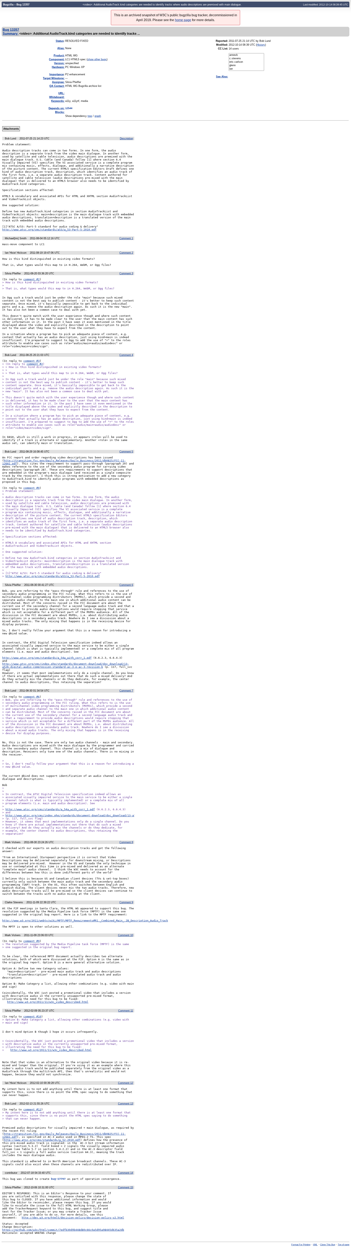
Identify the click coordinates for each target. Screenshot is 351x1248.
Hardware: (58, 67)
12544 (68, 108)
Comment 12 (125, 1082)
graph (97, 115)
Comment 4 (126, 355)
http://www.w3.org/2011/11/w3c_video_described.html (47, 1001)
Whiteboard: (56, 97)
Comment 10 (125, 935)
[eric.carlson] (246, 62)
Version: (59, 63)
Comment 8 (126, 842)
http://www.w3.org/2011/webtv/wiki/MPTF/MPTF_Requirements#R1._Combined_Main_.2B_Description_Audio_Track (85, 920)
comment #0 (31, 487)
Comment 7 (126, 690)
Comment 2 (126, 252)
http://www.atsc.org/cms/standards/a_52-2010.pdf (42, 1139)
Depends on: (56, 108)
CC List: (223, 48)
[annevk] (246, 55)
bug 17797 (58, 1178)
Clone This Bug (327, 1244)
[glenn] (246, 65)
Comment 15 (125, 1187)
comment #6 (31, 696)
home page (183, 20)
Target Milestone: (53, 78)
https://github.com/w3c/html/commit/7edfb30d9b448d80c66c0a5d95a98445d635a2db (63, 1229)
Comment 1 (126, 238)
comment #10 (32, 1016)
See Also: (222, 76)
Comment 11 (125, 1010)
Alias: (60, 48)
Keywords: (57, 100)
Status (60, 40)
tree (90, 115)
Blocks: (59, 112)
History (261, 44)
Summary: (10, 33)
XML (315, 1244)
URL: (61, 93)
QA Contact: (56, 85)
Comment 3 (126, 273)
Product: (59, 55)
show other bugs (97, 59)
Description (126, 138)
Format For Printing (300, 1244)
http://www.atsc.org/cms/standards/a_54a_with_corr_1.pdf (47, 657)
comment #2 (31, 279)
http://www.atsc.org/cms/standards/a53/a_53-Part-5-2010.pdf (49, 229)
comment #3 (31, 360)
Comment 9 (126, 902)
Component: (56, 59)
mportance (56, 74)
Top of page (343, 1244)
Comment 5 (126, 451)
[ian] (246, 69)
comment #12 (32, 1109)
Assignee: (58, 82)
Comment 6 (126, 584)
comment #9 (31, 941)
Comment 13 (125, 1103)
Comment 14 (125, 1172)
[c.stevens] (246, 58)
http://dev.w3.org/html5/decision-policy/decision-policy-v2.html (73, 1217)
